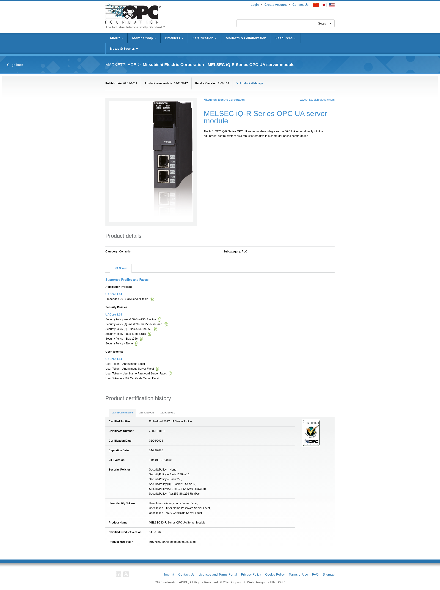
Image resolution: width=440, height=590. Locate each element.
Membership (143, 38)
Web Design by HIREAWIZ (266, 582)
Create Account (275, 4)
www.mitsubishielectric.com (317, 99)
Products (173, 38)
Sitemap (329, 574)
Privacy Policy (251, 574)
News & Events (123, 48)
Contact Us (300, 4)
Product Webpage (251, 83)
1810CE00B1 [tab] (167, 412)
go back (17, 64)
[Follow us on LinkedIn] (118, 574)
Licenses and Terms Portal (217, 574)
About (115, 38)
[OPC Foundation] (133, 13)
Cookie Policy (275, 574)
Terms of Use (298, 574)
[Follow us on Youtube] (126, 574)
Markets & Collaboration (246, 38)
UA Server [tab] (121, 268)
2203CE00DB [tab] (146, 412)
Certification (203, 38)
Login (255, 4)
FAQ (315, 574)
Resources (284, 38)
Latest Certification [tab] (122, 412)
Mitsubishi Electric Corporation (224, 99)
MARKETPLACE (120, 64)
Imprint (169, 574)
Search (323, 23)
